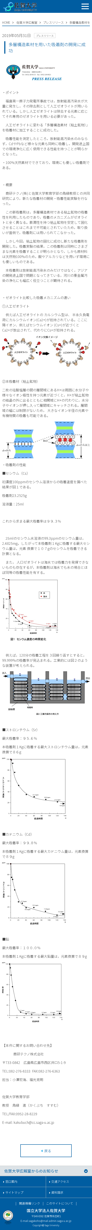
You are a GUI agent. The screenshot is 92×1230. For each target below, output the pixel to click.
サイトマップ (14, 1192)
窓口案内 (11, 1181)
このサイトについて (59, 1203)
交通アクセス (60, 1181)
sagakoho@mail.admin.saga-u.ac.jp (50, 1221)
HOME (6, 22)
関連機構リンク (29, 1203)
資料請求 (57, 1192)
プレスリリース (53, 22)
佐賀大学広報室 (26, 22)
